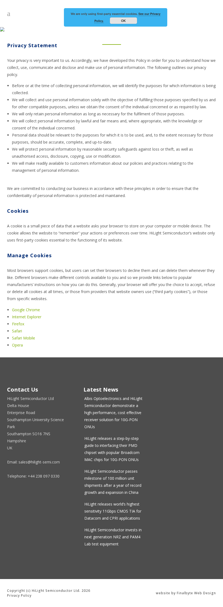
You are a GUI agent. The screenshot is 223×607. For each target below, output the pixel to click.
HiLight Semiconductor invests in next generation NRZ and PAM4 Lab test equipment (113, 536)
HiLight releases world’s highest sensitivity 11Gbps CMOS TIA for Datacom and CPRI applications (112, 511)
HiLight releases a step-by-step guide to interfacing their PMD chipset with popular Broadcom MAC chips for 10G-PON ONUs (112, 449)
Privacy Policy (19, 595)
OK (123, 20)
